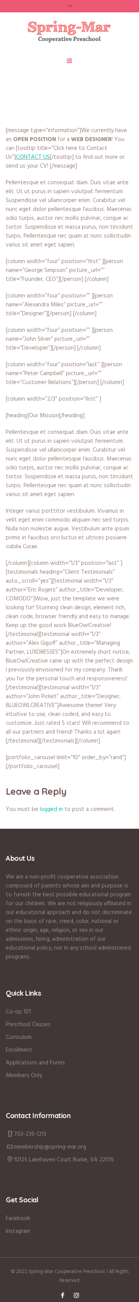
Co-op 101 (18, 1011)
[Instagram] (76, 1295)
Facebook (18, 1218)
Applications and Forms (35, 1062)
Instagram (18, 1231)
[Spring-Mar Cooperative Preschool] (69, 31)
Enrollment (19, 1050)
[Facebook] (62, 1295)
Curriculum (19, 1037)
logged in (51, 809)
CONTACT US (33, 157)
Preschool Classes (28, 1024)
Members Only (24, 1075)
